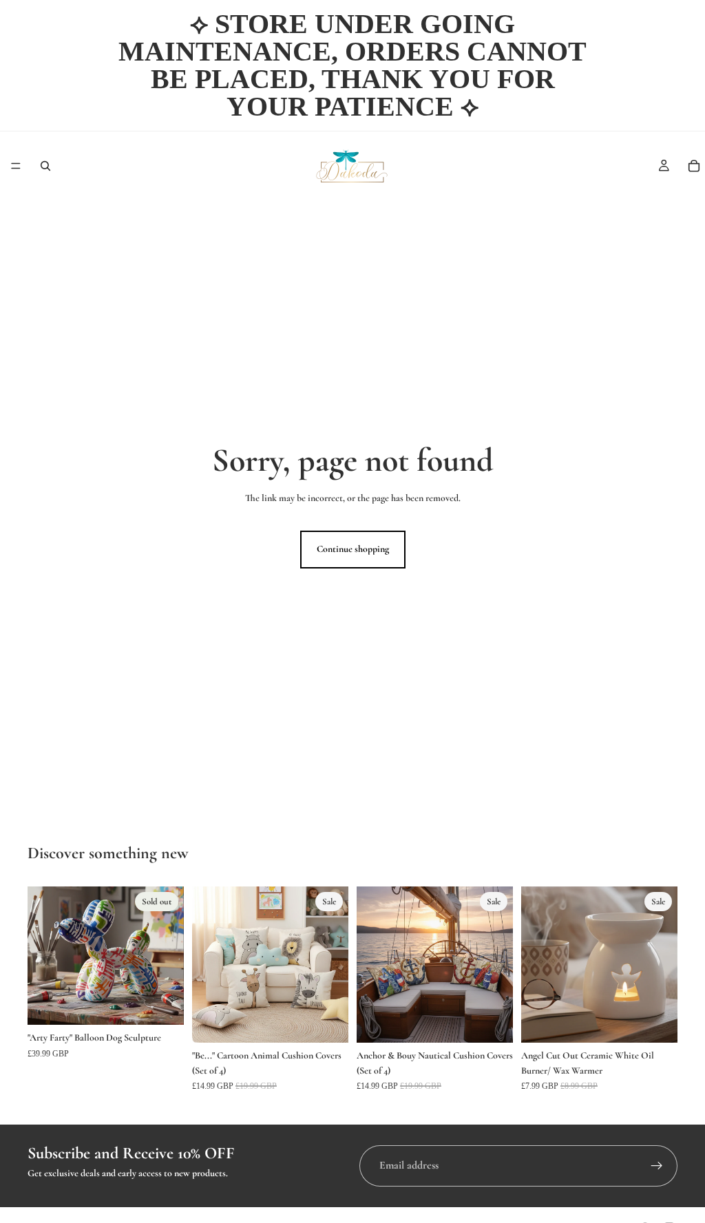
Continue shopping (353, 549)
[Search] (45, 166)
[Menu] (16, 166)
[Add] (327, 1021)
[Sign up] (656, 1165)
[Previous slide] (43, 955)
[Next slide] (169, 955)
